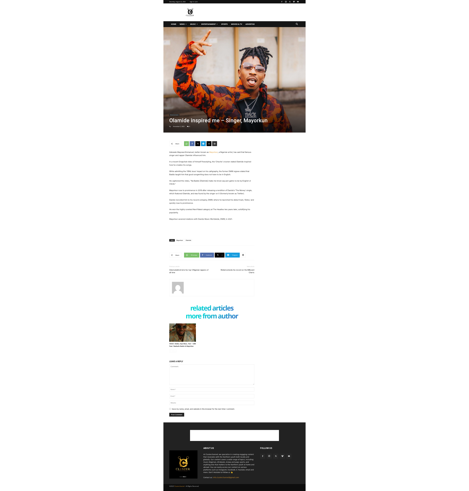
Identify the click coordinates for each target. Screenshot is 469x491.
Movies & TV (236, 24)
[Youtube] (298, 1)
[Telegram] (203, 143)
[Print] (214, 143)
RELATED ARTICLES (211, 308)
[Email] (209, 143)
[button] (297, 24)
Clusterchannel (179, 486)
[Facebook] (282, 1)
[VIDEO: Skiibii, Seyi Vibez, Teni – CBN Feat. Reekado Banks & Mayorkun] (182, 332)
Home (173, 24)
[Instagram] (286, 1)
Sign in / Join (194, 2)
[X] (290, 1)
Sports (224, 24)
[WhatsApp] (186, 143)
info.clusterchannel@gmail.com (226, 477)
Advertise (250, 24)
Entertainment (208, 24)
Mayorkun (213, 152)
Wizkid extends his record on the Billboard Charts (237, 271)
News (182, 24)
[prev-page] (170, 351)
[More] (243, 255)
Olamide (188, 240)
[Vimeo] (294, 1)
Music (193, 24)
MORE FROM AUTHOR (212, 316)
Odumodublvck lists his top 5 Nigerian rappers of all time (189, 271)
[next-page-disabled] (174, 351)
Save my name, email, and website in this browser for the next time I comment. (203, 409)
